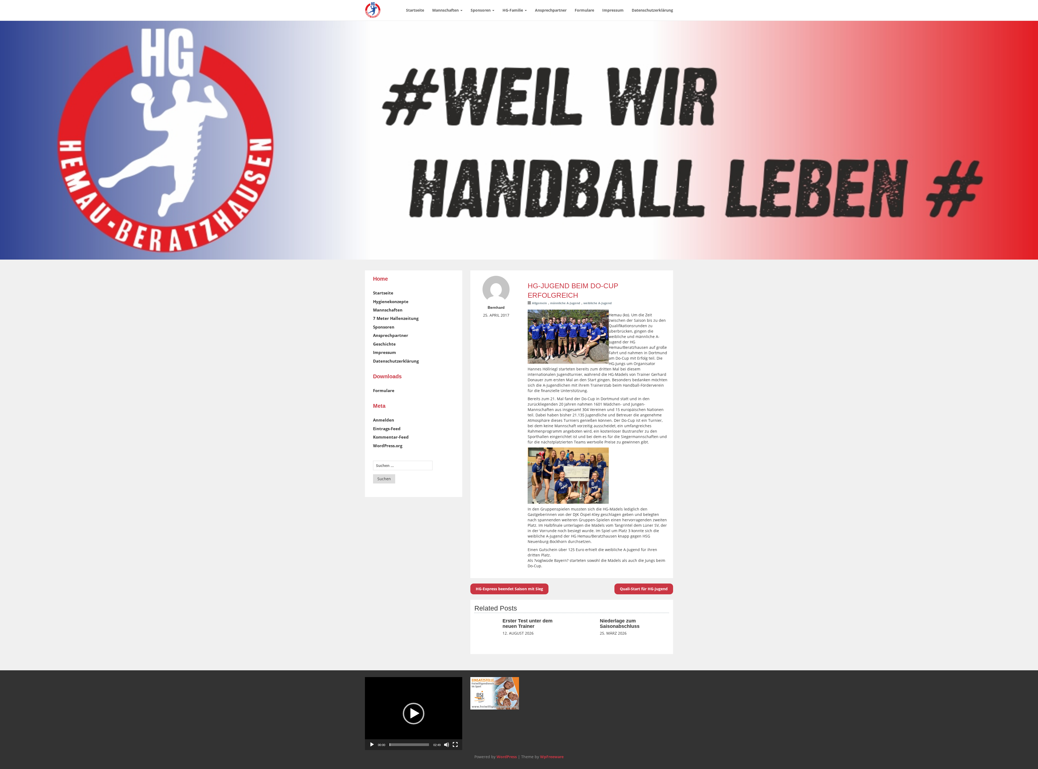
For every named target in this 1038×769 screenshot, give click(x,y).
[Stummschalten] (446, 744)
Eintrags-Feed (387, 428)
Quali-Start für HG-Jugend (644, 588)
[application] (413, 713)
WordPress (507, 756)
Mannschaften (446, 10)
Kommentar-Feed (391, 437)
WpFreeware (552, 756)
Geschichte (384, 344)
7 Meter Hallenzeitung (395, 318)
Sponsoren (481, 10)
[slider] (409, 744)
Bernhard (496, 307)
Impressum (613, 10)
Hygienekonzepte (390, 301)
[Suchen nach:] (402, 465)
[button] (413, 713)
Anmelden (383, 420)
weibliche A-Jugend (597, 303)
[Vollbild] (455, 744)
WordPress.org (387, 445)
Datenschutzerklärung (652, 10)
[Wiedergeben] (372, 744)
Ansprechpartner (551, 10)
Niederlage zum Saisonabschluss (620, 623)
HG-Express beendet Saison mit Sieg (509, 588)
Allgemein (539, 303)
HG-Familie (513, 10)
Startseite (415, 10)
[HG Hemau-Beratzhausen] (373, 7)
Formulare (584, 10)
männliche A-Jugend (565, 303)
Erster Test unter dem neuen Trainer (528, 623)
